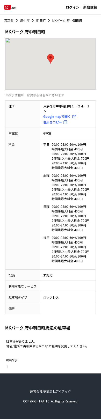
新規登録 (90, 7)
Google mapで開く (57, 116)
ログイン (72, 7)
